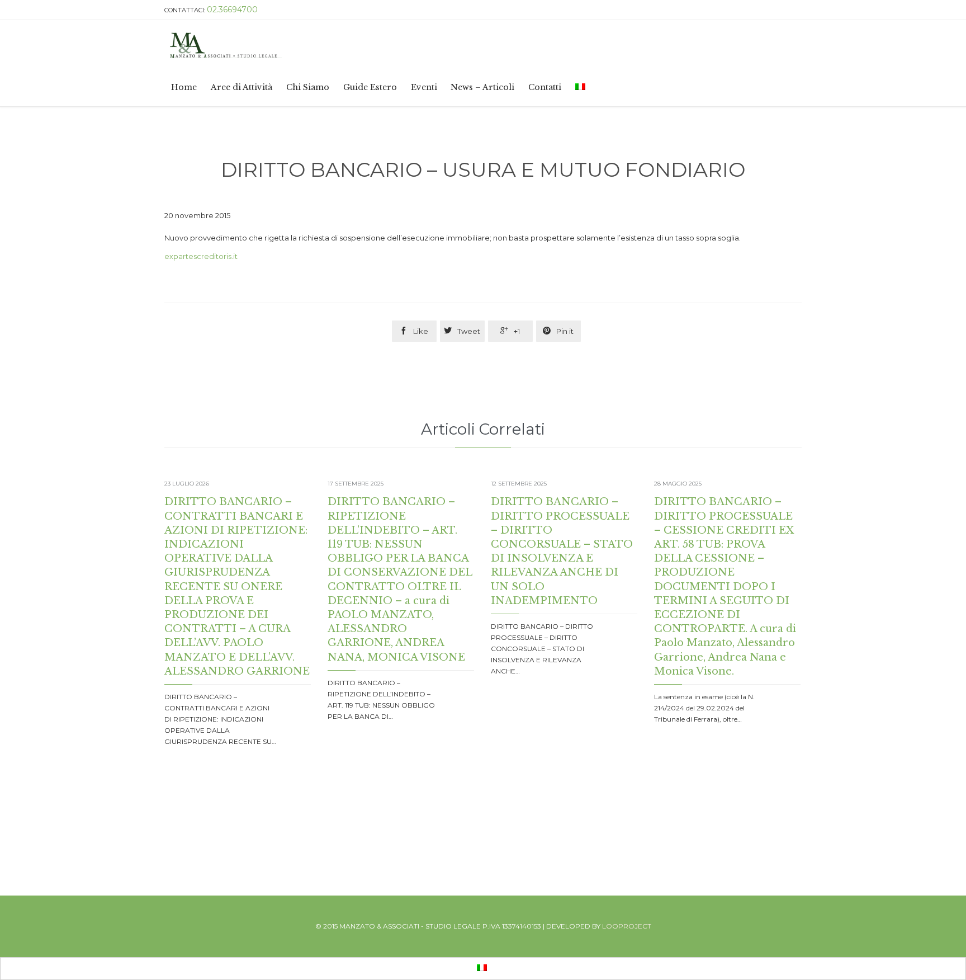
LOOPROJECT (626, 926)
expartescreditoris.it (201, 256)
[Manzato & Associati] (376, 44)
